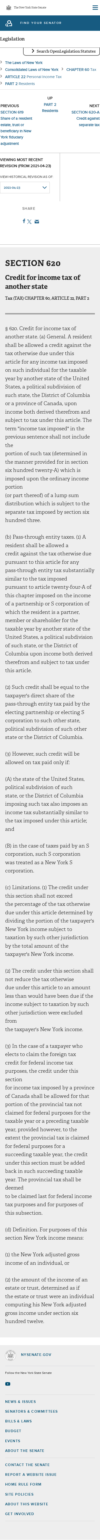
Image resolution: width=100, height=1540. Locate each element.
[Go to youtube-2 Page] (8, 1383)
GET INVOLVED (19, 1514)
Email (36, 221)
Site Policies (19, 1494)
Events (12, 1441)
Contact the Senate (27, 1465)
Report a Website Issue (31, 1475)
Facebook (23, 221)
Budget (13, 1431)
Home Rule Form (23, 1484)
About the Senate (24, 1451)
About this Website (26, 1504)
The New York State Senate (30, 7)
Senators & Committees (31, 1411)
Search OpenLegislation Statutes (66, 51)
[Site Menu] (95, 7)
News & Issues (20, 1402)
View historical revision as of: (26, 177)
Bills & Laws (18, 1421)
